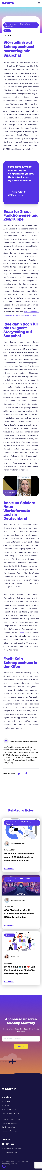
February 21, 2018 (18, 198)
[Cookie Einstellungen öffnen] (4, 1166)
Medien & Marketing (9, 1109)
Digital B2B (6, 1101)
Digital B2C (6, 1105)
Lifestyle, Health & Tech (10, 1113)
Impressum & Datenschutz (11, 1148)
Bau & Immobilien (8, 1127)
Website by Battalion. (10, 1164)
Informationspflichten (9, 1152)
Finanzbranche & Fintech (11, 1119)
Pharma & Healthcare (9, 1123)
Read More (9, 869)
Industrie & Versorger (9, 1131)
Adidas (21, 633)
